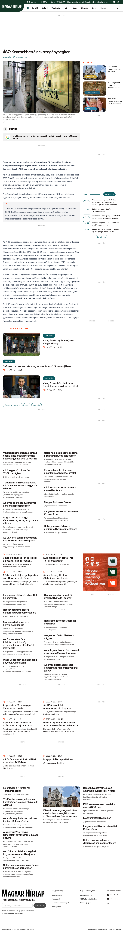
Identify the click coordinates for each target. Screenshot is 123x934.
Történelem (92, 93)
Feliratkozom (39, 905)
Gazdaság (55, 8)
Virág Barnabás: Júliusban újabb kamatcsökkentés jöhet (60, 385)
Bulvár (94, 8)
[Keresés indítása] (118, 8)
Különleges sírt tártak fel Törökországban (114, 85)
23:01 (86, 216)
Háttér (66, 8)
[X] (118, 2)
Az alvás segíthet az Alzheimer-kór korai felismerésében (105, 224)
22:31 (86, 223)
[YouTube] (114, 2)
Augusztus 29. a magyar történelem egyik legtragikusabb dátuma (106, 230)
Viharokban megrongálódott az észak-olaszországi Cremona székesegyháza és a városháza (114, 74)
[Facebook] (110, 2)
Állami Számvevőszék (12, 405)
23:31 (86, 209)
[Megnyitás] (28, 8)
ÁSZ (26, 405)
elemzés (36, 405)
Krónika (90, 77)
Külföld (45, 8)
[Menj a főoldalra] (12, 6)
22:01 (86, 230)
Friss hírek (33, 2)
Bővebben (101, 237)
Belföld (35, 8)
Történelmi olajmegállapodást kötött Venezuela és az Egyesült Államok (115, 104)
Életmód (84, 8)
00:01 (86, 200)
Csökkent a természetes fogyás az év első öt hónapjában (37, 366)
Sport (75, 8)
